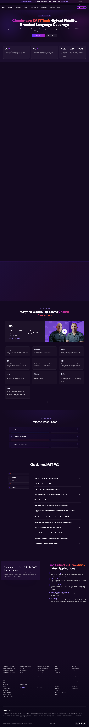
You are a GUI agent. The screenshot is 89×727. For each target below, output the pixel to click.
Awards (73, 670)
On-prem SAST (23, 684)
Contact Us (74, 686)
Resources (43, 7)
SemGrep (57, 676)
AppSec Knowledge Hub (42, 668)
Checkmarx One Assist (8, 670)
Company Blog (40, 670)
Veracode (57, 674)
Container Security (7, 688)
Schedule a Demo (38, 35)
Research (84, 4)
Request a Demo (44, 295)
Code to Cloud (23, 670)
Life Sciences (57, 694)
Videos (38, 683)
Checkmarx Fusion (7, 676)
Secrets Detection (7, 692)
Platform (18, 7)
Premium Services (24, 689)
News (73, 674)
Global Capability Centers (60, 692)
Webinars (39, 685)
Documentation (40, 674)
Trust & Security (75, 668)
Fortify (56, 666)
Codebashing (6, 700)
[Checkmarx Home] (7, 7)
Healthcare (57, 686)
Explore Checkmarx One (51, 639)
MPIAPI (4, 698)
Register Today (64, 1)
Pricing (58, 7)
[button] (57, 473)
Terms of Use (57, 723)
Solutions (25, 7)
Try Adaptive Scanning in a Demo (39, 104)
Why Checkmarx (34, 7)
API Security (5, 684)
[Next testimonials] (46, 402)
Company (51, 7)
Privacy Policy (50, 723)
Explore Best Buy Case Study (15, 338)
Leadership (74, 672)
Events (38, 678)
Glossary (39, 681)
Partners (74, 4)
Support (22, 692)
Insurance (57, 688)
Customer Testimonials (42, 672)
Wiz (55, 678)
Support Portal (75, 688)
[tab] (18, 95)
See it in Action (51, 35)
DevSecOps (22, 674)
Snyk (56, 670)
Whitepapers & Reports (42, 676)
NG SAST (5, 678)
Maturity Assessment (24, 694)
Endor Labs (57, 681)
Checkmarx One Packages (43, 666)
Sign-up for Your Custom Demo (17, 171)
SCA (4, 682)
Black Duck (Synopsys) (59, 672)
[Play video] (64, 159)
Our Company (75, 681)
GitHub (56, 668)
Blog (79, 4)
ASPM (4, 686)
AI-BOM (22, 668)
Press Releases (75, 676)
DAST (4, 680)
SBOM (21, 678)
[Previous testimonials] (43, 402)
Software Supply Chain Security (27, 676)
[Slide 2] (81, 1)
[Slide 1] (80, 1)
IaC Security (5, 690)
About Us (74, 666)
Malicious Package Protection (9, 696)
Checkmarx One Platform (8, 666)
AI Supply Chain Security (25, 666)
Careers (73, 678)
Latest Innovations (53, 4)
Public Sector (57, 690)
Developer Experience (25, 672)
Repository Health (7, 694)
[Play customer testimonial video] (64, 331)
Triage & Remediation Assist (9, 668)
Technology (57, 696)
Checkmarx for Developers (64, 4)
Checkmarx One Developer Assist (8, 673)
